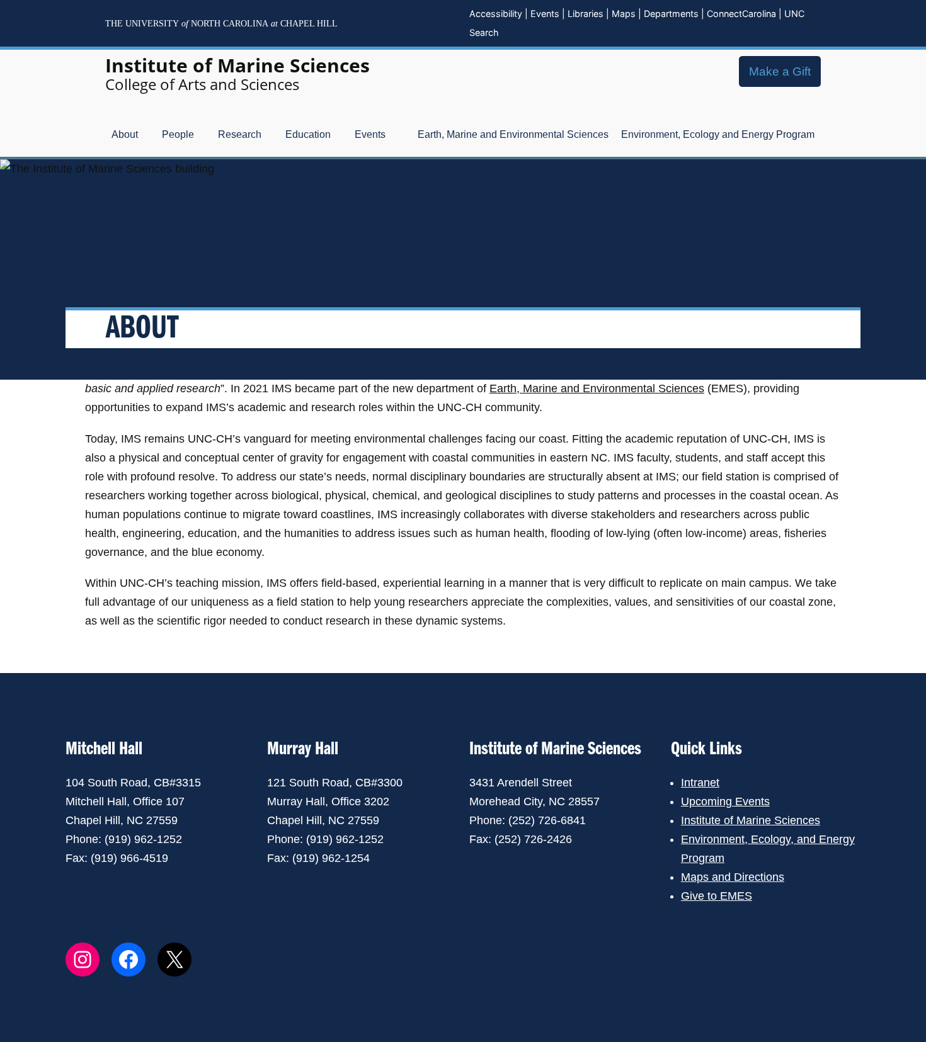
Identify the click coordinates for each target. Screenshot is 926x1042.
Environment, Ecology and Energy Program (718, 134)
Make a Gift (780, 71)
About (124, 134)
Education (308, 134)
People (178, 134)
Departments (671, 13)
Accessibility (495, 13)
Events (544, 13)
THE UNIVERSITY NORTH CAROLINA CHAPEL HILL (221, 23)
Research (239, 134)
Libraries (585, 13)
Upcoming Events (725, 801)
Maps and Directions (732, 877)
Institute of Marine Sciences (237, 65)
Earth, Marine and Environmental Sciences (513, 134)
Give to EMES (716, 896)
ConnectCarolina (741, 13)
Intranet (700, 782)
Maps (624, 13)
